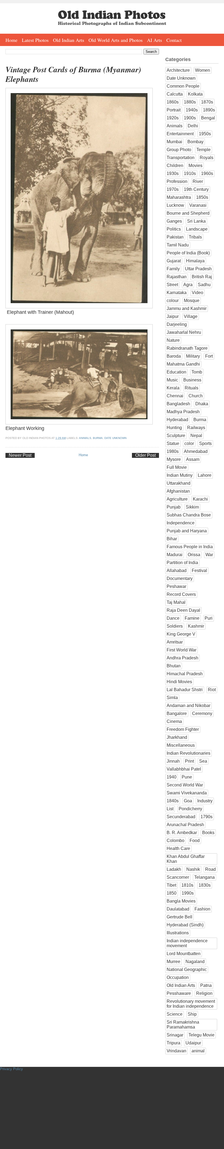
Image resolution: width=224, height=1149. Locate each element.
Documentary (180, 578)
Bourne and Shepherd (188, 213)
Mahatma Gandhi (183, 364)
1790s (207, 816)
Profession (177, 181)
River (198, 181)
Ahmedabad (196, 451)
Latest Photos (35, 40)
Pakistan (175, 237)
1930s (173, 173)
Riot (212, 689)
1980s (173, 451)
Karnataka (177, 292)
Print (189, 761)
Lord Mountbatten (184, 953)
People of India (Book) (188, 253)
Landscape (197, 229)
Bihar (172, 538)
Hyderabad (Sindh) (185, 925)
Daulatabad (178, 909)
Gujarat (174, 260)
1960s (207, 173)
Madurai (174, 554)
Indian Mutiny (180, 475)
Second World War (185, 785)
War (209, 554)
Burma (98, 438)
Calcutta (175, 94)
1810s (187, 885)
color (189, 443)
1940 (171, 777)
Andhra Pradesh (182, 658)
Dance (173, 618)
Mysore (174, 459)
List (170, 808)
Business (192, 380)
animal (198, 1051)
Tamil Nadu (178, 245)
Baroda (174, 356)
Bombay (195, 141)
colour (173, 300)
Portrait (174, 110)
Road (210, 869)
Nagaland (195, 961)
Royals (206, 157)
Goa (188, 800)
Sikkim (192, 507)
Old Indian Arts (68, 40)
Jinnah (173, 761)
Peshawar (176, 586)
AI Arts (154, 40)
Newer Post (20, 455)
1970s (173, 189)
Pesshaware (179, 993)
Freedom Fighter (183, 729)
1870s (207, 102)
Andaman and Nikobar (188, 705)
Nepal (196, 435)
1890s (209, 110)
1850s (202, 197)
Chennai (175, 395)
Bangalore (177, 713)
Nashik (193, 869)
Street (172, 284)
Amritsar (175, 642)
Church (195, 395)
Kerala (173, 388)
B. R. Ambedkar (182, 832)
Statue (173, 443)
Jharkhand (177, 737)
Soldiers (175, 626)
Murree (173, 961)
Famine (192, 618)
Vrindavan (176, 1051)
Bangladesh (178, 403)
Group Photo (179, 149)
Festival (199, 570)
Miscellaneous (181, 745)
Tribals (195, 237)
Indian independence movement (187, 943)
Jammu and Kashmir (187, 308)
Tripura (173, 1043)
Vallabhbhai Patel (184, 769)
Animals (85, 438)
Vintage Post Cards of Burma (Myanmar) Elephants (73, 74)
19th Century (196, 189)
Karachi (200, 499)
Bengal (208, 118)
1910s (190, 173)
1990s (188, 893)
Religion (204, 993)
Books (208, 832)
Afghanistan (178, 491)
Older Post (145, 455)
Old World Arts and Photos (116, 40)
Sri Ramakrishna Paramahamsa (183, 1024)
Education (176, 372)
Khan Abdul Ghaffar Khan (186, 859)
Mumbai (174, 141)
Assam (192, 459)
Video (197, 292)
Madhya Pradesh (183, 411)
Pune (187, 777)
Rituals (191, 388)
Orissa (194, 554)
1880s (190, 102)
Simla (172, 697)
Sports (205, 443)
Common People (183, 86)
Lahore (204, 475)
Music (172, 380)
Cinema (174, 721)
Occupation (178, 977)
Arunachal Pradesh (185, 824)
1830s (205, 885)
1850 (171, 893)
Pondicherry (190, 808)
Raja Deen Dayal (183, 610)
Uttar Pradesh (198, 268)
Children (175, 165)
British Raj (202, 276)
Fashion (202, 909)
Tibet (171, 885)
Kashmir (196, 626)
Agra (188, 284)
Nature (173, 340)
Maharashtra (179, 197)
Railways (196, 427)
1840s (173, 800)
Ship (192, 1014)
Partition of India (182, 562)
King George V (181, 634)
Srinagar (175, 1035)
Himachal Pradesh (185, 673)
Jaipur (173, 316)
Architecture (178, 70)
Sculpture (176, 435)
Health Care (178, 848)
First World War (181, 650)
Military (193, 356)
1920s (173, 118)
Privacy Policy (11, 1069)
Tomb (196, 372)
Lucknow (175, 205)
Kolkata (195, 94)
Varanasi (198, 205)
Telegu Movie (201, 1035)
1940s (192, 110)
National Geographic (187, 969)
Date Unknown (115, 438)
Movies (195, 165)
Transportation (180, 157)
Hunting (174, 427)
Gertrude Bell (179, 917)
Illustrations (178, 932)
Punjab (174, 507)
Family (173, 268)
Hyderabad (177, 419)
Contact (174, 40)
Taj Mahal (176, 602)
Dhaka (201, 403)
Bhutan (174, 665)
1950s (205, 133)
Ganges (174, 221)
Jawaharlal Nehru (184, 332)
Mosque (191, 300)
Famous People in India (190, 546)
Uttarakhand (178, 483)
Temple (203, 149)
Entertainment (180, 133)
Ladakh (174, 869)
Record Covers (181, 594)
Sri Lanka (196, 221)
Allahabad (177, 570)
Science (174, 1014)
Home (11, 40)
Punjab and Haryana (187, 530)
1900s (190, 118)
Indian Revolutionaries (188, 753)
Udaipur (193, 1043)
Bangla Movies (181, 901)
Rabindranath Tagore (187, 348)
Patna (206, 985)
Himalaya (195, 260)
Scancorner (178, 877)
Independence (180, 523)
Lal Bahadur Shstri (185, 689)
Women (202, 70)
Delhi (193, 125)
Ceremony (202, 713)
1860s (173, 102)
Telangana (204, 877)
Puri (209, 618)
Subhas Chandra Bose (189, 515)
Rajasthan (177, 276)
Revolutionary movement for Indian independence (191, 1004)
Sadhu (204, 284)
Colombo (175, 840)
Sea (203, 761)
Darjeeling (177, 324)
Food (195, 840)
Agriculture (177, 499)
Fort (209, 356)
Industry (205, 800)
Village (191, 316)
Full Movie (177, 467)
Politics (174, 229)
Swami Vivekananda (187, 793)
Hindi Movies (179, 681)
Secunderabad (181, 816)
